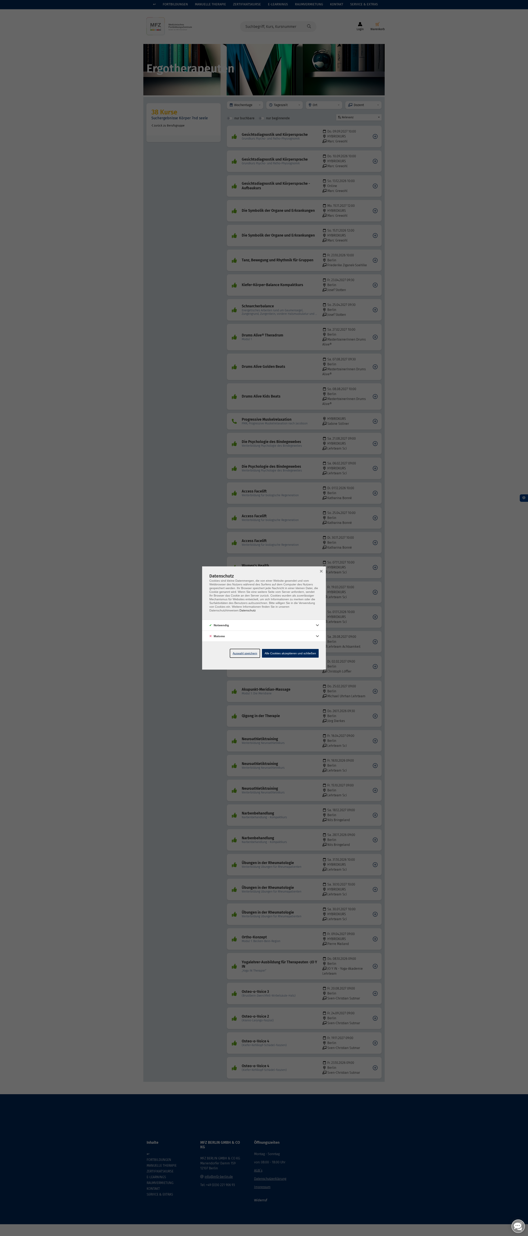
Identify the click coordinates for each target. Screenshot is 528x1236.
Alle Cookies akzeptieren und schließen (290, 653)
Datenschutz (247, 610)
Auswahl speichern (245, 653)
